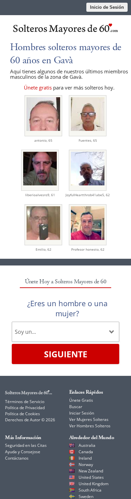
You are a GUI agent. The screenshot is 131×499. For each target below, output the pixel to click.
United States (91, 477)
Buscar (75, 406)
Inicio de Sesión (107, 7)
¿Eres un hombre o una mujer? (67, 308)
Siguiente (65, 354)
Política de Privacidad (25, 408)
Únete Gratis (81, 400)
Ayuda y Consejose (22, 452)
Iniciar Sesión (81, 413)
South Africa (90, 490)
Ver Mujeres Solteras (88, 419)
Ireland (85, 458)
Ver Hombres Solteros (90, 426)
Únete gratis (38, 87)
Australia (87, 445)
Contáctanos (17, 458)
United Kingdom (93, 484)
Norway (86, 464)
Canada (86, 452)
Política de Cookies (22, 414)
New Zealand (91, 471)
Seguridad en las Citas (26, 445)
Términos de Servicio (24, 401)
